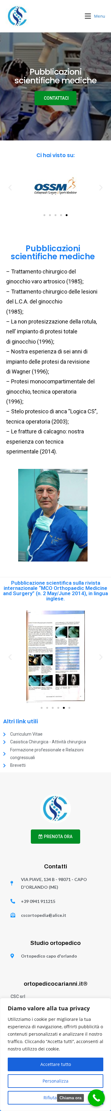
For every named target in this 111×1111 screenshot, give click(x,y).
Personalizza (55, 1081)
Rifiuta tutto (55, 1098)
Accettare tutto (55, 1064)
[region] (55, 1054)
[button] (10, 187)
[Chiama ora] (96, 1097)
